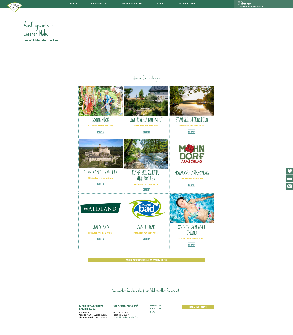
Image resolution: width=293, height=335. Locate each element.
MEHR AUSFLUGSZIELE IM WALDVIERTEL (146, 260)
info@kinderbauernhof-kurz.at (128, 317)
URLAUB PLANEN (198, 307)
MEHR (100, 132)
